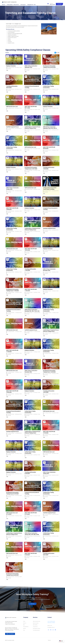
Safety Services (16, 4)
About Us (3, 4)
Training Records (30, 4)
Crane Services (23, 4)
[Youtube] (55, 630)
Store (35, 4)
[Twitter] (51, 630)
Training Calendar (10, 4)
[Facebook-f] (48, 630)
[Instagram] (53, 630)
